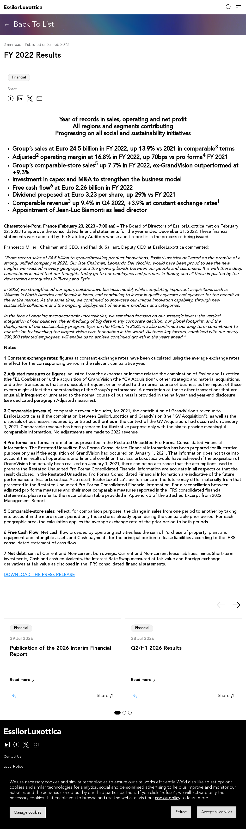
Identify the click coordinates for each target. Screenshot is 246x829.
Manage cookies (27, 812)
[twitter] (30, 99)
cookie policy (167, 798)
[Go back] (7, 25)
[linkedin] (20, 99)
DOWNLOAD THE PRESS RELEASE (39, 575)
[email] (39, 99)
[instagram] (35, 745)
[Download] (13, 696)
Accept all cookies (216, 812)
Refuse (181, 812)
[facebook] (10, 99)
